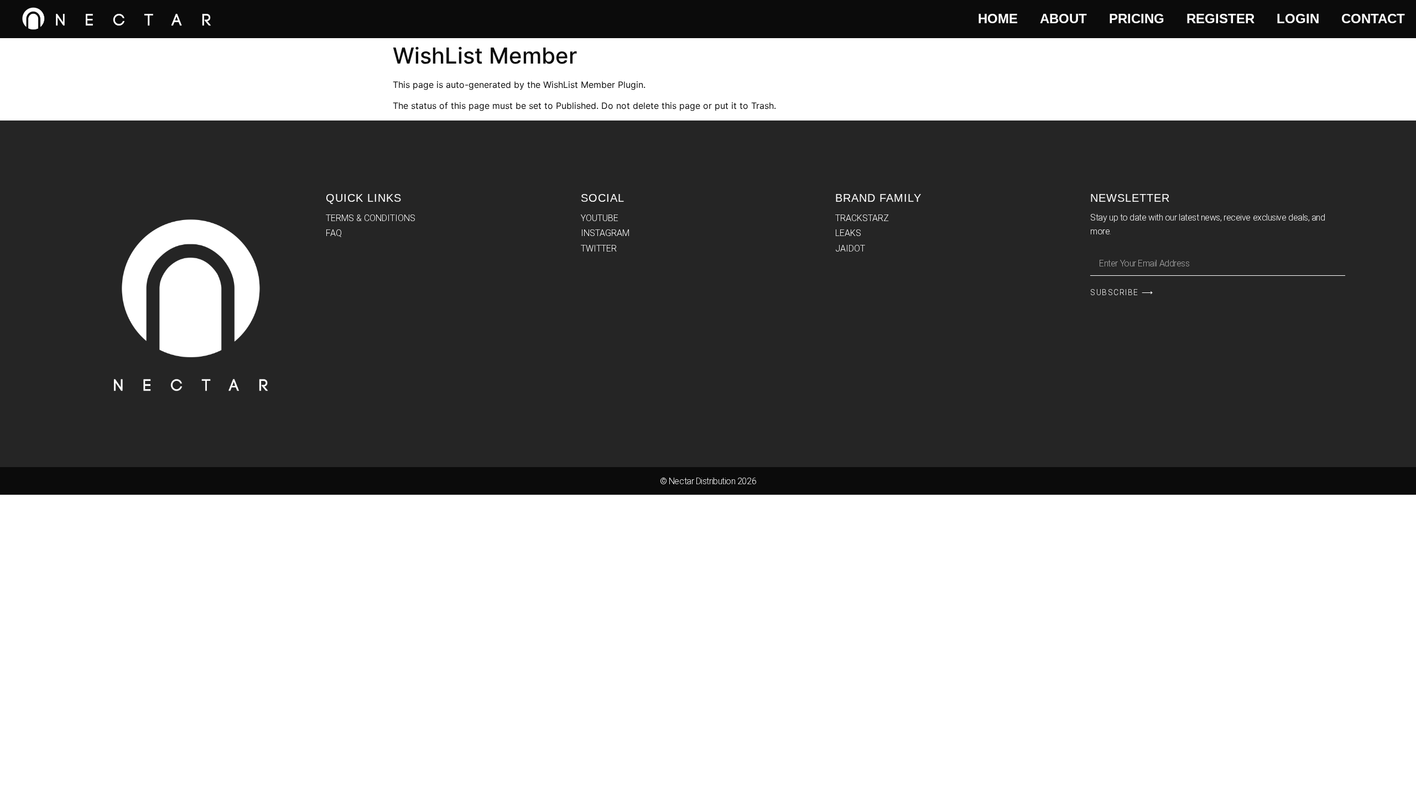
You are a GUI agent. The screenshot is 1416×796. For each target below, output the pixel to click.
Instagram (605, 233)
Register (1220, 18)
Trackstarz (862, 218)
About (1063, 18)
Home (998, 18)
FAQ (334, 233)
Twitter (599, 248)
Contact (1373, 18)
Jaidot (850, 248)
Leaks (848, 233)
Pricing (1136, 18)
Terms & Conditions (370, 218)
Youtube (599, 218)
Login (1298, 18)
